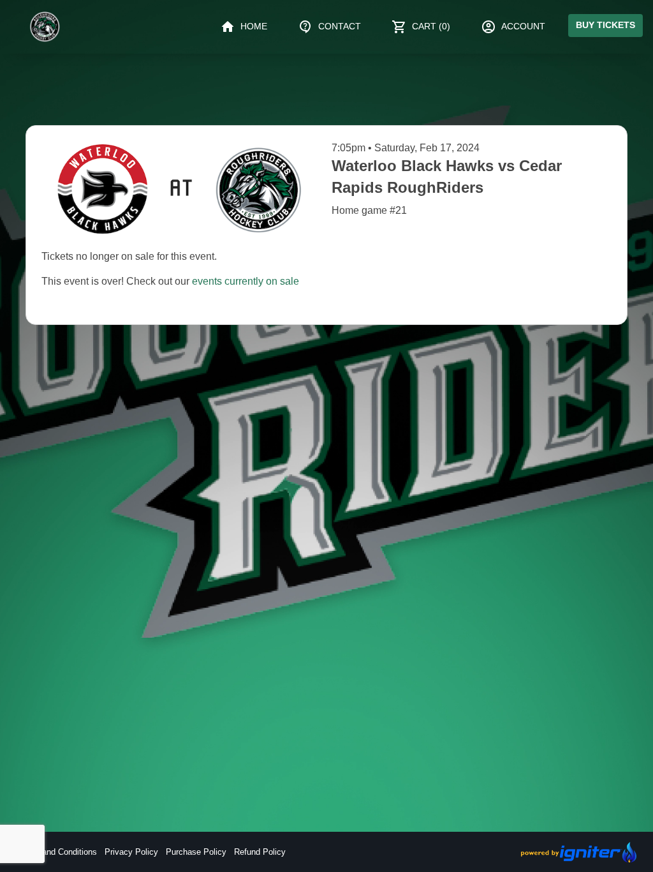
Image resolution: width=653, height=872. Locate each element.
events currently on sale (245, 281)
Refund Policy (260, 852)
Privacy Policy (131, 852)
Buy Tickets (605, 25)
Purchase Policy (196, 852)
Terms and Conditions (57, 852)
